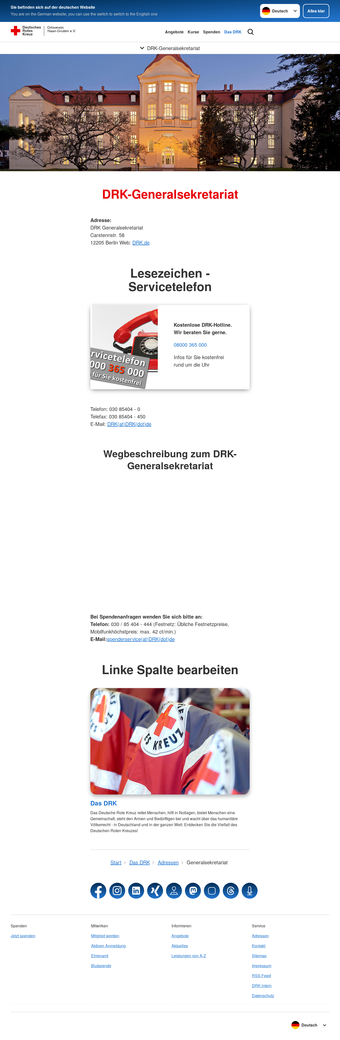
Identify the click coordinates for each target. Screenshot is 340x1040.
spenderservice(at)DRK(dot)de (141, 638)
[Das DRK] (170, 741)
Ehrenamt (99, 956)
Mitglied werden (105, 936)
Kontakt (258, 946)
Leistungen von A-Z (188, 956)
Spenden (211, 32)
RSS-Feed (261, 975)
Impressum (261, 965)
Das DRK (233, 32)
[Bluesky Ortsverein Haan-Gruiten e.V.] (212, 891)
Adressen (260, 936)
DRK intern (262, 985)
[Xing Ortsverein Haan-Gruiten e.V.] (155, 891)
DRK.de (141, 242)
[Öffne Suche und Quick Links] (251, 32)
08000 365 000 (190, 344)
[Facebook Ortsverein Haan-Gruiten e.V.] (98, 891)
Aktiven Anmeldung (108, 946)
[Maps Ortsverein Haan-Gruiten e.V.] (174, 891)
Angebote (174, 32)
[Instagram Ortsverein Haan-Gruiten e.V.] (117, 891)
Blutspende (101, 965)
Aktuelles (179, 946)
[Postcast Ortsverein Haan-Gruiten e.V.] (250, 891)
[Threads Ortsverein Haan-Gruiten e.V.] (231, 891)
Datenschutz (263, 995)
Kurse (193, 32)
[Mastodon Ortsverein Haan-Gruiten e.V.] (193, 891)
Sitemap (259, 956)
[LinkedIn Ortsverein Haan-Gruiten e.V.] (136, 891)
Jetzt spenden (23, 936)
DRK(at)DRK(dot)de (129, 423)
